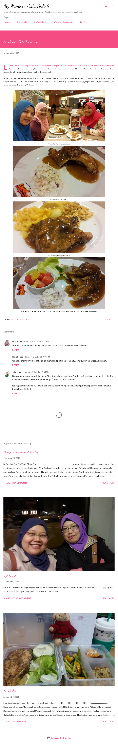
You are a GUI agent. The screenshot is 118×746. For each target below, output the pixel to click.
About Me (22, 22)
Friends (20, 319)
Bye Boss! (9, 575)
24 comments (19, 483)
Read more (109, 483)
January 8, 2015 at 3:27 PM (36, 341)
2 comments (19, 721)
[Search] (106, 5)
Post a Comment (21, 598)
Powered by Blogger (61, 738)
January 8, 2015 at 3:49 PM (37, 357)
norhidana (17, 341)
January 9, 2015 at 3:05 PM (36, 372)
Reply (15, 350)
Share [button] (107, 319)
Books (83, 22)
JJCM (27, 319)
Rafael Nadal (40, 22)
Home (6, 22)
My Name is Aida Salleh (26, 6)
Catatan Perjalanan (63, 22)
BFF (13, 319)
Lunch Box (10, 691)
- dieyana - (17, 372)
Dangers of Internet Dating (21, 452)
